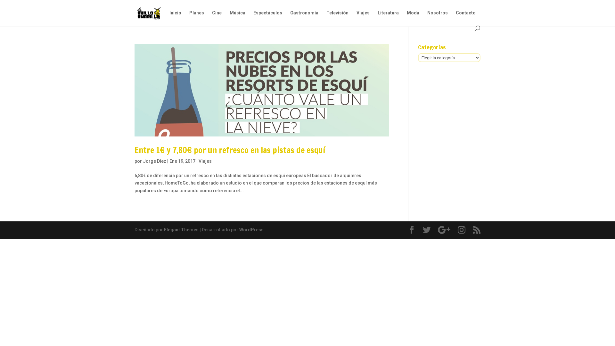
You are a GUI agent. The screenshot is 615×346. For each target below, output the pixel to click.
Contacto (466, 13)
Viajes (363, 13)
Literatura (388, 13)
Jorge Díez (154, 161)
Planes (196, 13)
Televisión (337, 13)
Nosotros (437, 13)
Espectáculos (267, 13)
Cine (217, 13)
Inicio (175, 13)
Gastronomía (304, 13)
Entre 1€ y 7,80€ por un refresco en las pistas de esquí (230, 150)
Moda (413, 13)
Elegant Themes (181, 229)
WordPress (251, 229)
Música (237, 13)
